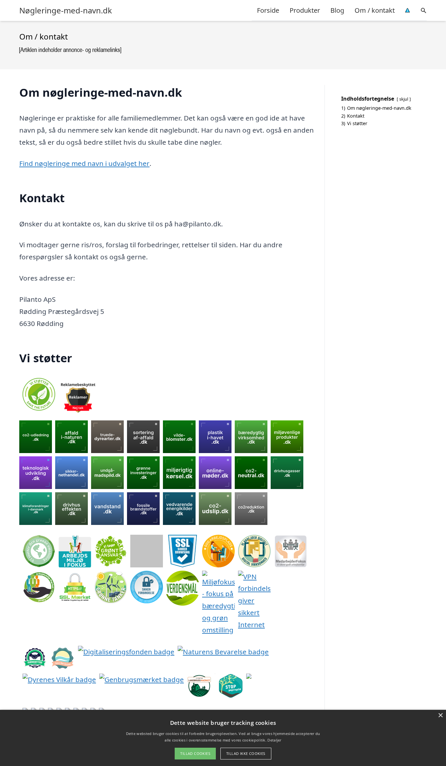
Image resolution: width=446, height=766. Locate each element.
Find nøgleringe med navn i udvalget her (84, 163)
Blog (337, 10)
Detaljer (274, 740)
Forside (268, 10)
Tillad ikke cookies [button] (245, 753)
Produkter (305, 10)
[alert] (223, 738)
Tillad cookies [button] (195, 753)
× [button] (440, 715)
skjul (403, 99)
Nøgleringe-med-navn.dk (65, 10)
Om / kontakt (375, 10)
